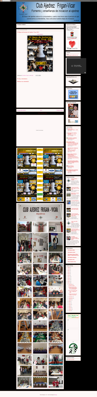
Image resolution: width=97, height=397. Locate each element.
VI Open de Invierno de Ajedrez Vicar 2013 (73, 294)
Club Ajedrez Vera (71, 259)
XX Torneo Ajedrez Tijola (72, 134)
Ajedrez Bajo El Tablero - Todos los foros (72, 154)
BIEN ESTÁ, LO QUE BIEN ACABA (75, 194)
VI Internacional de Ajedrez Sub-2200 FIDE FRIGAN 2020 (75, 230)
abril (70, 306)
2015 (69, 279)
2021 (69, 270)
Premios (39, 149)
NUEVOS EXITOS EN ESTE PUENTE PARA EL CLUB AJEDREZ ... (73, 288)
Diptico (40, 171)
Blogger (56, 394)
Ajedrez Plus (70, 128)
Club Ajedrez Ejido (71, 250)
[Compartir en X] (38, 75)
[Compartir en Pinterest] (40, 75)
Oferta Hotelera (40, 154)
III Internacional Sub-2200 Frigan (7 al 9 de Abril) (75, 188)
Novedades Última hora (40, 168)
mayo (70, 304)
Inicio (41, 110)
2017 (69, 276)
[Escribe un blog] (37, 75)
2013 (69, 282)
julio (69, 301)
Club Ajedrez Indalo (71, 252)
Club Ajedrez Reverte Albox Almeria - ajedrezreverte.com (73, 161)
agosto (70, 299)
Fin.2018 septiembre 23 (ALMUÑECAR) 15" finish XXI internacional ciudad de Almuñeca (73, 156)
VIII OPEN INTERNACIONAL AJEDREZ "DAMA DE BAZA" (75, 238)
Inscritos (40, 162)
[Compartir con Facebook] (39, 75)
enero (70, 310)
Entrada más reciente (21, 110)
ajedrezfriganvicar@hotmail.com (72, 55)
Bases (40, 158)
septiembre (71, 298)
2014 (69, 281)
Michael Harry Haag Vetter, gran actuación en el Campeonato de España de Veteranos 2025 (73, 144)
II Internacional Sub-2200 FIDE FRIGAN (74, 209)
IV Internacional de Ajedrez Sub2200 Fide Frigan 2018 (75, 214)
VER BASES (40, 34)
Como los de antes (71, 166)
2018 (69, 275)
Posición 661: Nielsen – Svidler (73, 129)
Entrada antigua (60, 110)
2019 (69, 273)
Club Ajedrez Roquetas (72, 257)
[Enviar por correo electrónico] (36, 75)
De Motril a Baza (71, 285)
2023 (69, 267)
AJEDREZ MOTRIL (71, 142)
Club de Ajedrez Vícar (72, 261)
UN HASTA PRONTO (75, 200)
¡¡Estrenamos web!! (71, 162)
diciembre (70, 284)
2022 (69, 269)
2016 (69, 278)
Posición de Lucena (71, 138)
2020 (69, 272)
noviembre (71, 296)
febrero (70, 309)
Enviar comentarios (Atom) (42, 113)
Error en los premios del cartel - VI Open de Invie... (73, 291)
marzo (70, 307)
